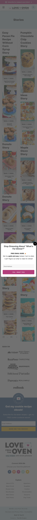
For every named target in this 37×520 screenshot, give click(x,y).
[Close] (35, 244)
